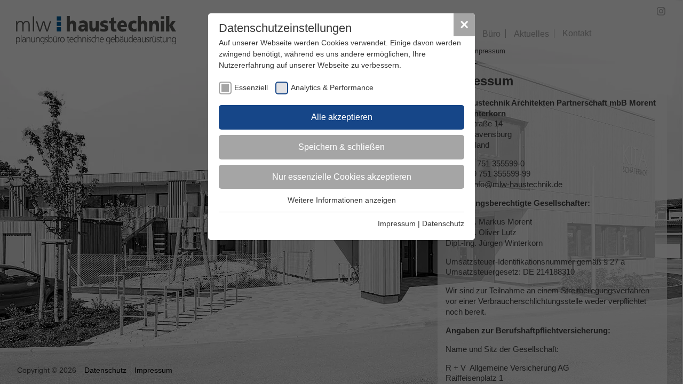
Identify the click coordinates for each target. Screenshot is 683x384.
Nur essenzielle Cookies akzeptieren (341, 176)
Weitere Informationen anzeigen (342, 200)
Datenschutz (443, 223)
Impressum (397, 223)
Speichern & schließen (341, 146)
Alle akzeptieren (341, 117)
